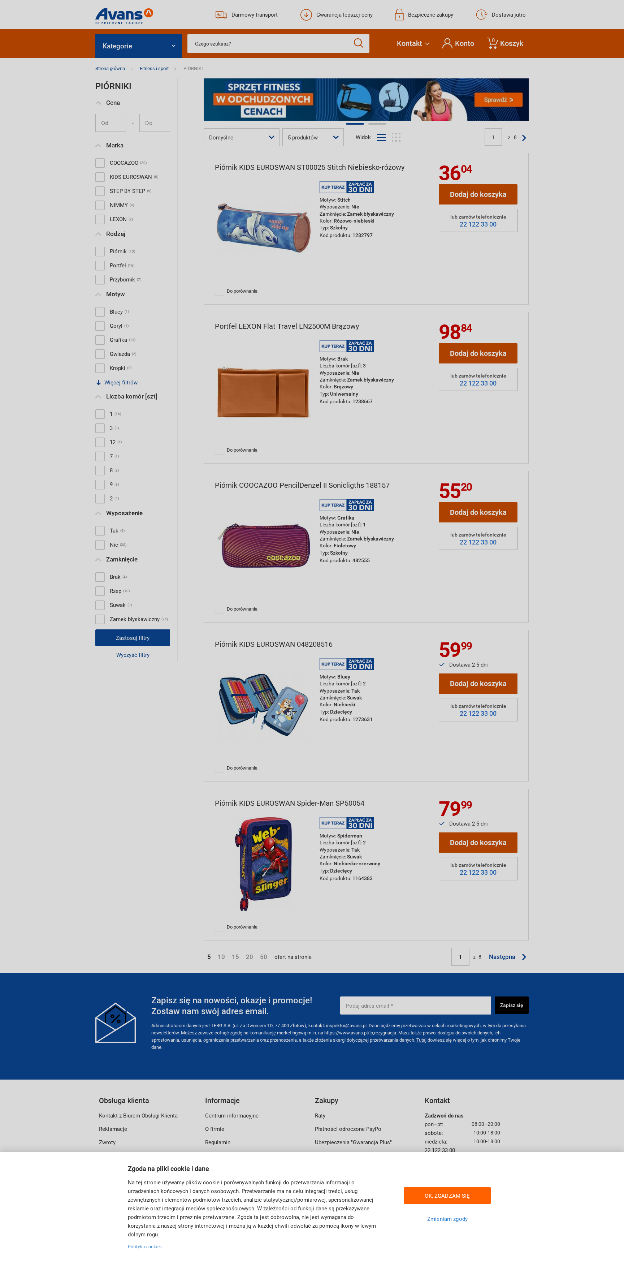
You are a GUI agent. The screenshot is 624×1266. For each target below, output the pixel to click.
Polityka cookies (144, 1246)
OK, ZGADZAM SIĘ (447, 1195)
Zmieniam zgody (447, 1218)
